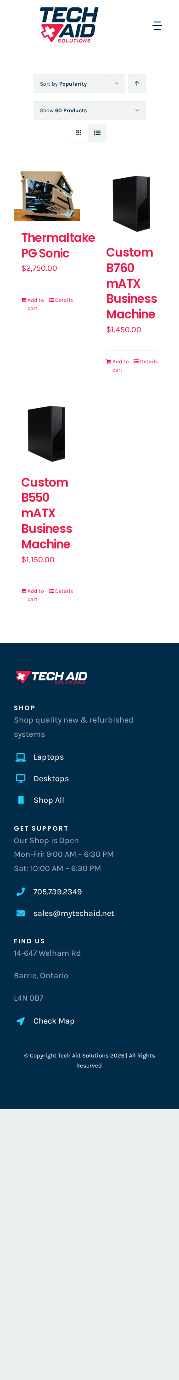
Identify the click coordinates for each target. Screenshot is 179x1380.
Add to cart (36, 304)
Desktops (51, 778)
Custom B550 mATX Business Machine (46, 513)
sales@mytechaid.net (74, 913)
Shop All (49, 800)
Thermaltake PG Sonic (58, 246)
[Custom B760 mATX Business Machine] (132, 203)
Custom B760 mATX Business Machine (131, 283)
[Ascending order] (137, 83)
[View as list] (97, 133)
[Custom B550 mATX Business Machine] (47, 433)
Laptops (49, 757)
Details (64, 300)
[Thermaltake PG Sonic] (47, 195)
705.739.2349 (58, 892)
